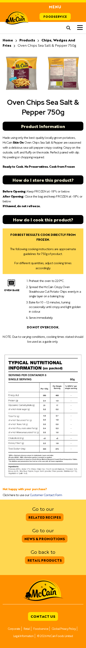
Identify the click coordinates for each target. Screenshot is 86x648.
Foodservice (55, 16)
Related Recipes (44, 517)
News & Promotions (44, 539)
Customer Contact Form (46, 495)
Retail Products (45, 560)
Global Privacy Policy (64, 628)
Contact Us (43, 616)
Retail (27, 628)
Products (27, 40)
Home (8, 40)
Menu (55, 6)
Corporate (14, 628)
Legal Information (23, 636)
